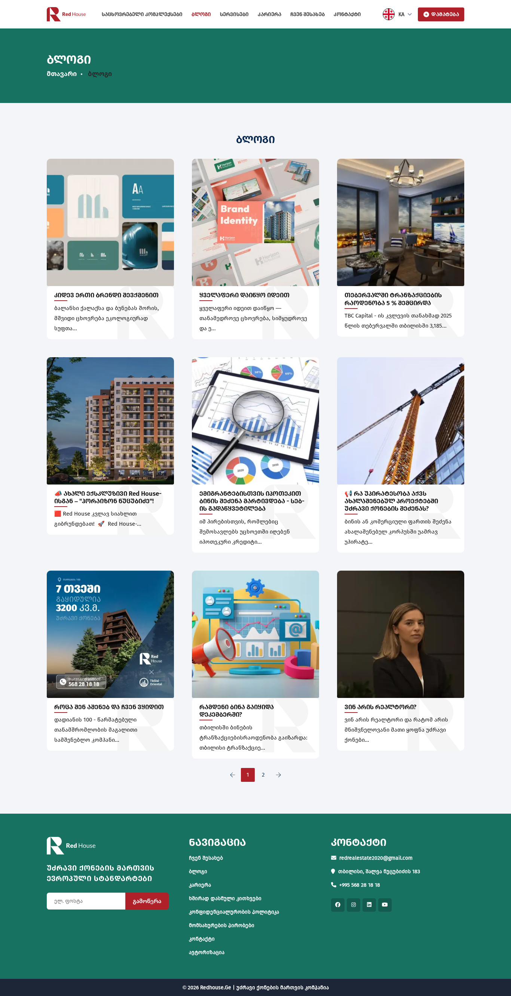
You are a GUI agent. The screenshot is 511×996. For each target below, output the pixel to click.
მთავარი (62, 74)
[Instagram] (353, 905)
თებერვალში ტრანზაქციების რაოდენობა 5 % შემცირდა (393, 299)
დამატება (445, 14)
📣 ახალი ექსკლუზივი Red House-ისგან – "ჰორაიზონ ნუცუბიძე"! (108, 497)
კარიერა (269, 14)
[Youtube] (385, 905)
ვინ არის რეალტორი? (380, 707)
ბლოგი (201, 14)
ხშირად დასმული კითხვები (225, 898)
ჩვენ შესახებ (307, 14)
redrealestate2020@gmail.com (376, 858)
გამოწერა (147, 901)
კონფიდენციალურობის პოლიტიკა (234, 912)
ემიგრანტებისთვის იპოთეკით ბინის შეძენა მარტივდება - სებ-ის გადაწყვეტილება (252, 501)
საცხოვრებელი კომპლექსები (142, 14)
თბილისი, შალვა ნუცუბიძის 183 (379, 871)
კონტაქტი (347, 14)
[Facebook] (338, 905)
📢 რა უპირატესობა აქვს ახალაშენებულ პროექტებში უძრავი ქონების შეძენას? (391, 501)
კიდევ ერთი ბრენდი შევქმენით (106, 295)
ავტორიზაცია (206, 952)
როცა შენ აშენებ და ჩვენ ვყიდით (109, 707)
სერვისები (234, 14)
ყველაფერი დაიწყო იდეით (244, 295)
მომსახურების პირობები (221, 925)
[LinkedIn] (369, 905)
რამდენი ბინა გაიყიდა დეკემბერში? (236, 711)
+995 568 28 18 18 (359, 885)
